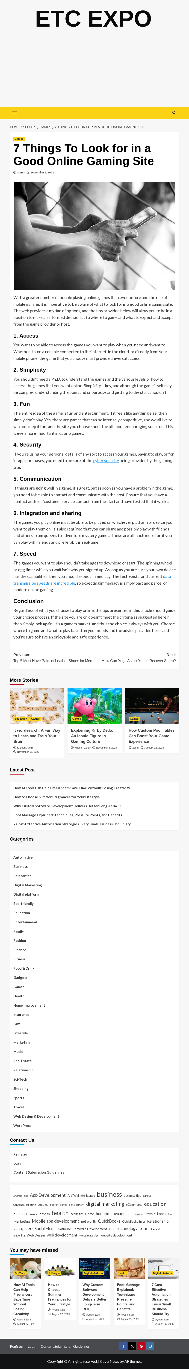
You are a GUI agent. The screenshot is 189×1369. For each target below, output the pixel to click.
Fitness (19, 959)
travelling (19, 1235)
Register (20, 1154)
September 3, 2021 (42, 172)
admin (21, 172)
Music (18, 1051)
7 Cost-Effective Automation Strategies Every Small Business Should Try (72, 824)
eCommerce (134, 1204)
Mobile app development (55, 1221)
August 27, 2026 (26, 1324)
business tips (132, 1195)
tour (143, 1228)
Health (18, 996)
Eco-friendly (23, 903)
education (155, 1204)
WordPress (22, 1125)
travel (155, 1228)
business (109, 1194)
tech (112, 1228)
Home (89, 1214)
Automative (23, 857)
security (18, 1228)
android (17, 1195)
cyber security (106, 460)
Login (17, 1163)
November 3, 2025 (106, 747)
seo (29, 1228)
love (170, 1213)
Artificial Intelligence (81, 1195)
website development (116, 1235)
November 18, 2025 (28, 751)
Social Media (45, 1228)
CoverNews (109, 1361)
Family (18, 931)
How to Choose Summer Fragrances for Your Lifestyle (56, 797)
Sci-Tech (20, 1079)
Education (21, 718)
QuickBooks (109, 1221)
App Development (48, 1195)
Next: (139, 658)
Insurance (21, 1014)
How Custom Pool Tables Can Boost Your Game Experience (151, 736)
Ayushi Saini (24, 1319)
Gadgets (20, 977)
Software (64, 1229)
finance (33, 1213)
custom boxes (58, 1204)
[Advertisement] (94, 72)
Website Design (89, 1235)
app (26, 1195)
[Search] (174, 112)
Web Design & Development (36, 1116)
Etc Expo (93, 18)
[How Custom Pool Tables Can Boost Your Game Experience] (152, 706)
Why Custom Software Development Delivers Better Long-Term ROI (68, 806)
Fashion (19, 940)
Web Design (36, 1235)
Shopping (21, 1088)
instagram (137, 1213)
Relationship (23, 1070)
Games (19, 138)
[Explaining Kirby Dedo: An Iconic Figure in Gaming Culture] (95, 706)
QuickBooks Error (133, 1221)
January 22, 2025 (154, 747)
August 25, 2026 (164, 1324)
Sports (18, 1098)
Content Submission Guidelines (38, 1172)
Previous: (52, 658)
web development (62, 1235)
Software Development (90, 1229)
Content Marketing (24, 1204)
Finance (19, 950)
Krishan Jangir (25, 747)
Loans (161, 1214)
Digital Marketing (27, 885)
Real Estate (22, 1061)
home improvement (112, 1213)
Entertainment (25, 922)
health (60, 1212)
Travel (18, 1107)
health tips (77, 1214)
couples (43, 1204)
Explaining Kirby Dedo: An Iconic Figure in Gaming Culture (92, 736)
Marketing (21, 1042)
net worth (88, 1221)
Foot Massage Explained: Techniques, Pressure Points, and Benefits (67, 815)
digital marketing (105, 1204)
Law (16, 1024)
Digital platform (26, 894)
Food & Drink (23, 968)
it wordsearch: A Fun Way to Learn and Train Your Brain (36, 736)
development (76, 1204)
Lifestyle (20, 1033)
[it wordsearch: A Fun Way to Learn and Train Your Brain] (37, 706)
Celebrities (22, 876)
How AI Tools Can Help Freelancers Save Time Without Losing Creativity (71, 788)
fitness (45, 1214)
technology (126, 1228)
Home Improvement (29, 1005)
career (147, 1195)
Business (20, 866)
